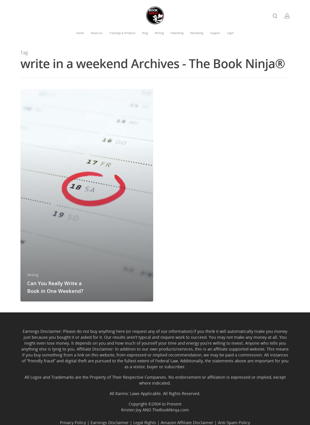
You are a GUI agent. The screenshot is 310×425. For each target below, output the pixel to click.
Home (80, 33)
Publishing (177, 33)
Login (230, 33)
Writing (159, 33)
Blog (145, 33)
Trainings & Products (122, 33)
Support (215, 33)
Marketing (196, 33)
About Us (96, 33)
